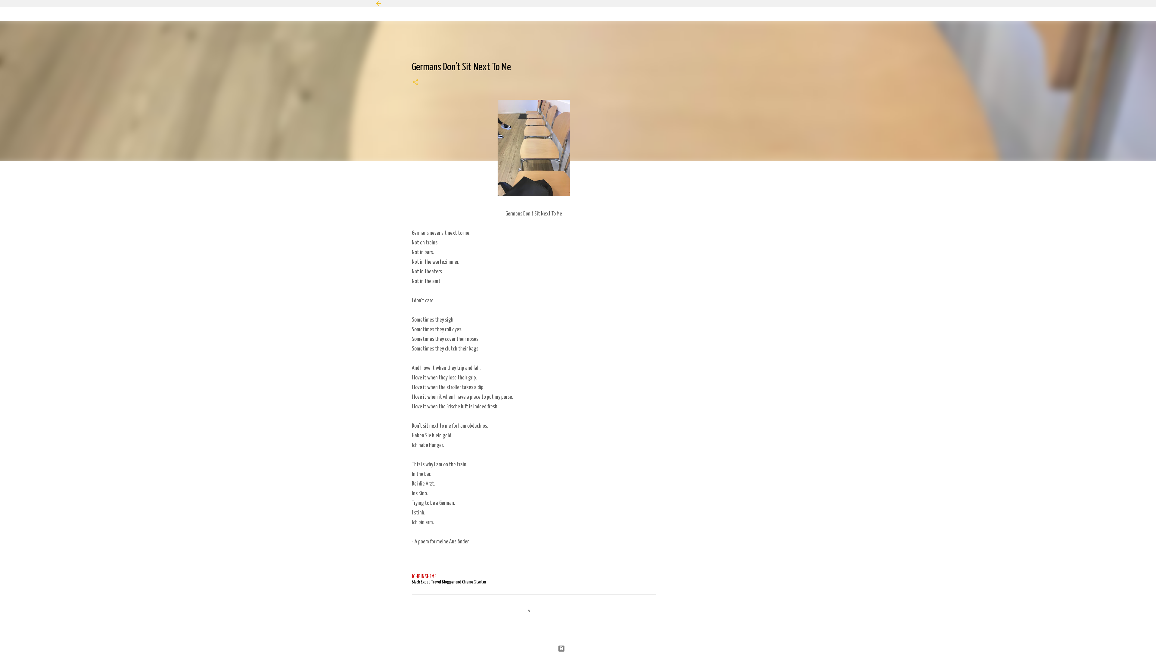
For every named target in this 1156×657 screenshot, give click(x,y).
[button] (415, 83)
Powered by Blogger (581, 648)
